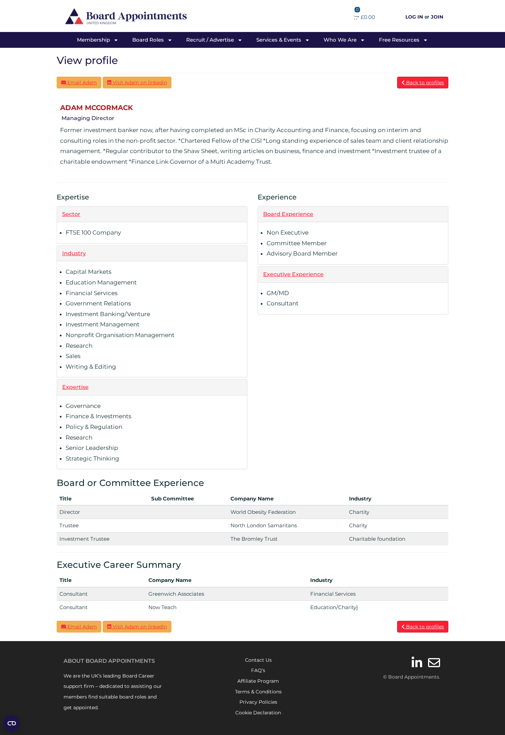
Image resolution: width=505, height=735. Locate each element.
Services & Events (278, 39)
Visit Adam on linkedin (139, 82)
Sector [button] (71, 214)
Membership (93, 39)
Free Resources (399, 39)
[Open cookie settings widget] (11, 723)
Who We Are (340, 39)
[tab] (152, 214)
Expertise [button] (75, 387)
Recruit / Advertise (210, 39)
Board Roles (148, 39)
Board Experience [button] (288, 214)
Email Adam (81, 82)
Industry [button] (74, 253)
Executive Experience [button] (293, 274)
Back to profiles (424, 82)
